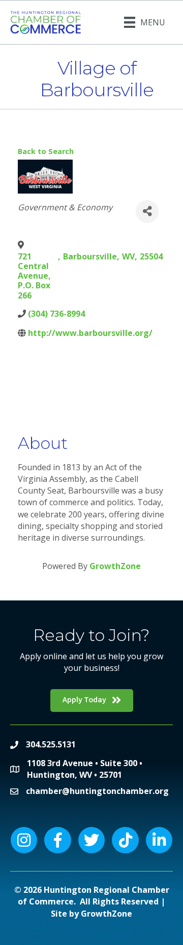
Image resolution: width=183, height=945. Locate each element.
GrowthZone (115, 566)
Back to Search (46, 151)
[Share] (147, 211)
